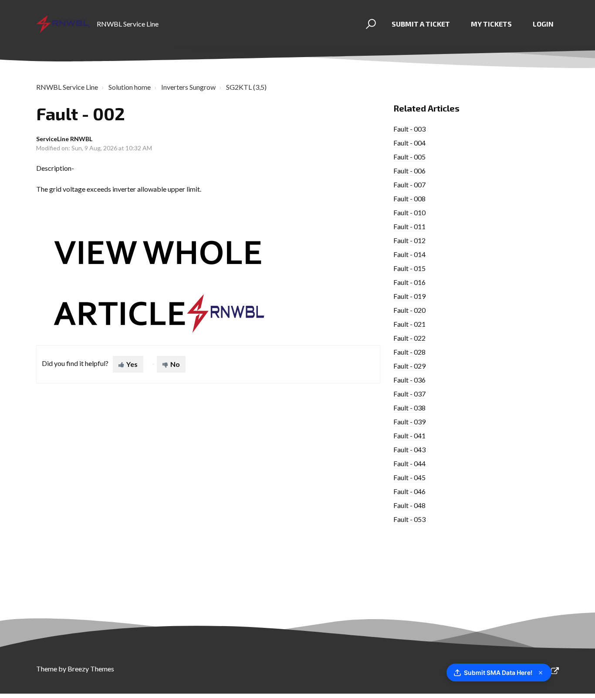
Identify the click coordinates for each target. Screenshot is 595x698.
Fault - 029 (409, 366)
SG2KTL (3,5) (246, 87)
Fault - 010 (409, 212)
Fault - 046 (409, 491)
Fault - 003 (409, 129)
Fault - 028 (409, 352)
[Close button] (540, 673)
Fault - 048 (409, 505)
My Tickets (491, 24)
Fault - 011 (409, 226)
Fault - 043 (409, 449)
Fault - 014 (409, 254)
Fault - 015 (409, 268)
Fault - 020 (409, 310)
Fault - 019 (409, 296)
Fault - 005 (409, 156)
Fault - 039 (409, 421)
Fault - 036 (409, 380)
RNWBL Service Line (67, 87)
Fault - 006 (409, 170)
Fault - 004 (409, 143)
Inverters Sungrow (188, 87)
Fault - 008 (409, 198)
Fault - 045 (409, 477)
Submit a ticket (421, 24)
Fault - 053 (409, 519)
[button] (369, 24)
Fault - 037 (409, 394)
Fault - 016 (409, 282)
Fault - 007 (409, 184)
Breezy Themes (91, 668)
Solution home (129, 87)
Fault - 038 (409, 407)
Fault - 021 (409, 324)
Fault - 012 (409, 240)
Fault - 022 (409, 338)
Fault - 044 (409, 463)
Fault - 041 (409, 435)
